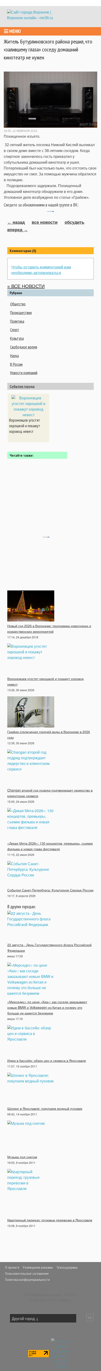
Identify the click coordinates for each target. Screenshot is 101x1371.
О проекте (12, 1267)
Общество (18, 304)
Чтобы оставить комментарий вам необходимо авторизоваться (41, 269)
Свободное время (23, 347)
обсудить (74, 222)
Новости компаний (23, 372)
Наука (14, 355)
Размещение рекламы (38, 1267)
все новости (45, 222)
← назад (16, 222)
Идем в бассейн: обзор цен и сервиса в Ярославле (46, 1060)
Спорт (14, 329)
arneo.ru (64, 1299)
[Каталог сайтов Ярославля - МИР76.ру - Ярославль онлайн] (61, 1352)
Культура (17, 338)
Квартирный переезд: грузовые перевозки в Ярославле (49, 1220)
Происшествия (21, 312)
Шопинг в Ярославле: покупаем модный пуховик (44, 1108)
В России (16, 364)
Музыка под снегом (22, 1156)
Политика (17, 321)
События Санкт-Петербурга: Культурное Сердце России (50, 890)
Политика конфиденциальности (27, 1279)
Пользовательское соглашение (27, 1273)
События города (22, 386)
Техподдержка (67, 1267)
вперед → (17, 230)
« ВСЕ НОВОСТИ (26, 286)
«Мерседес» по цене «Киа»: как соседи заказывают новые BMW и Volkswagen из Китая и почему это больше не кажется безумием (47, 1007)
